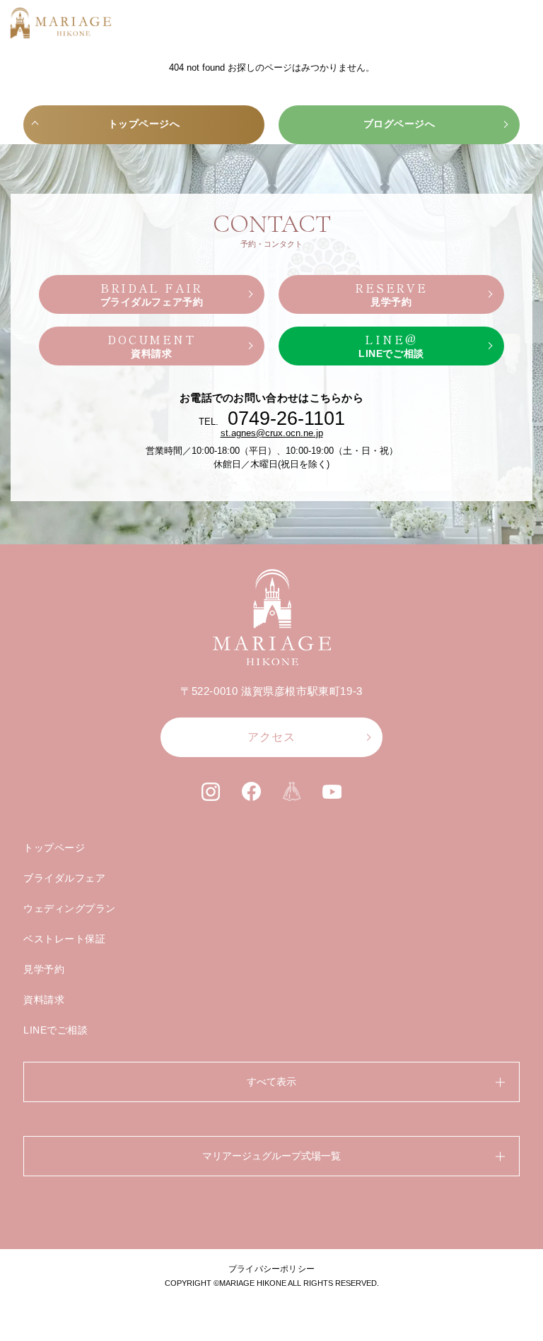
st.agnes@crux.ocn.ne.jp (272, 433)
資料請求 (43, 999)
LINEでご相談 (55, 1030)
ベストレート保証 (64, 938)
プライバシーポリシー (271, 1269)
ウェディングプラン (69, 908)
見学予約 (43, 969)
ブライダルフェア (64, 878)
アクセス (271, 737)
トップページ (54, 847)
